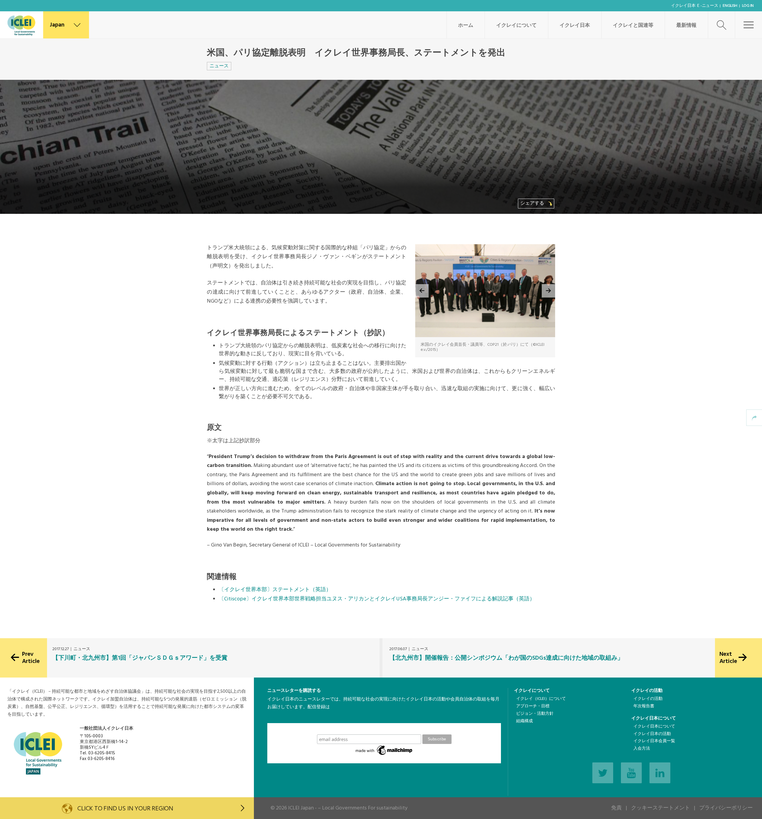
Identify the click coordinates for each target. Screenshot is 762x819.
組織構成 (524, 721)
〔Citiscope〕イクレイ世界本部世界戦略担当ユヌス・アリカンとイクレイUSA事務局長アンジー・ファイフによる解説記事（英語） (377, 599)
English (730, 5)
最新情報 (686, 25)
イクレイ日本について (653, 718)
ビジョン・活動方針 (535, 713)
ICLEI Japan (301, 808)
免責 (616, 808)
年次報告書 (643, 706)
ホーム (465, 25)
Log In (748, 5)
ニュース (219, 66)
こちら (274, 719)
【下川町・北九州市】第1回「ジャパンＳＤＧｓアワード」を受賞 (139, 658)
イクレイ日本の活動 (652, 734)
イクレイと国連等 (633, 25)
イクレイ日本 (575, 25)
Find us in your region (125, 809)
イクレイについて (516, 25)
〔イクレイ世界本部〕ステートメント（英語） (275, 590)
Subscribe (384, 728)
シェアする (532, 203)
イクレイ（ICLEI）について (541, 698)
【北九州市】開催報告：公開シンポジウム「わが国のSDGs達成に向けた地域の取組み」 (506, 658)
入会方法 (641, 748)
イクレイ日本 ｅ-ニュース (694, 5)
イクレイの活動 (647, 690)
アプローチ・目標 (532, 706)
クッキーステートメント (660, 808)
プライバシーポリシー (726, 808)
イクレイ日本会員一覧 (654, 741)
